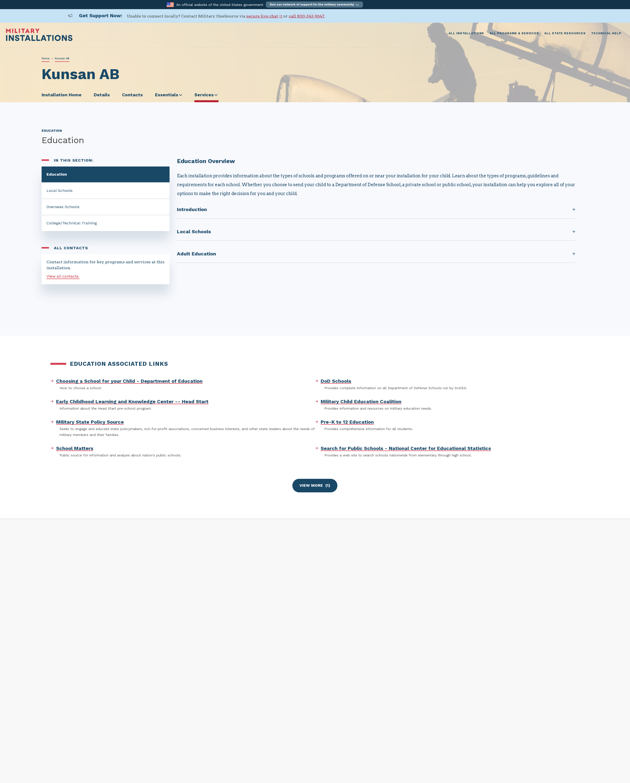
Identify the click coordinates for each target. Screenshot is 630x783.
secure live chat (262, 16)
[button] (314, 4)
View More (314, 485)
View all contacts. (63, 276)
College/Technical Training (72, 223)
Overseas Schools (63, 206)
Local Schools (60, 190)
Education (57, 174)
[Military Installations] (39, 39)
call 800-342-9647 (306, 16)
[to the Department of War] (170, 4)
